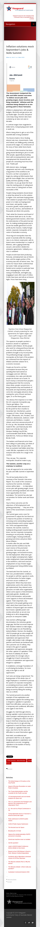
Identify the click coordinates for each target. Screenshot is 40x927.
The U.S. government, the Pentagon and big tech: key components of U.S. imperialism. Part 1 (20, 803)
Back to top (13, 893)
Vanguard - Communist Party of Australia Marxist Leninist (19, 915)
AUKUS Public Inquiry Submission (18, 824)
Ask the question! (13, 843)
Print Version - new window (16, 760)
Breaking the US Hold (14, 831)
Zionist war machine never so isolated (19, 839)
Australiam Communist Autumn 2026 (18, 872)
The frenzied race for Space (16, 827)
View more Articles (11, 879)
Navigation (10, 24)
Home (7, 893)
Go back (10, 768)
